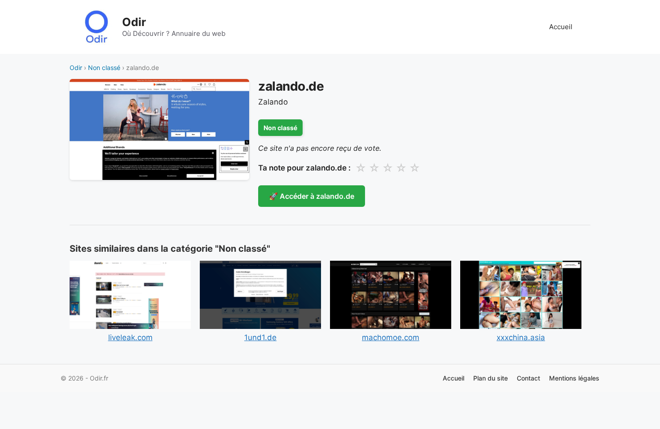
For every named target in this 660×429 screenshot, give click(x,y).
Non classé (104, 67)
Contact (528, 378)
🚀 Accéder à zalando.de (311, 196)
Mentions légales (574, 378)
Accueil (560, 26)
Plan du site (490, 378)
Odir (134, 22)
